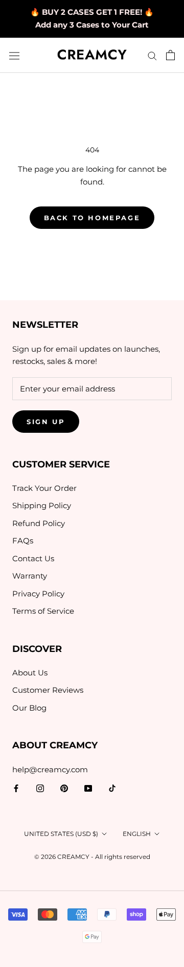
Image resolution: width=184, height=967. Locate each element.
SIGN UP (46, 421)
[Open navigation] (14, 55)
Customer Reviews (47, 690)
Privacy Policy (38, 593)
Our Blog (29, 708)
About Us (30, 672)
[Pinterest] (64, 787)
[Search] (152, 55)
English (137, 834)
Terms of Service (43, 611)
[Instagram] (40, 787)
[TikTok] (112, 787)
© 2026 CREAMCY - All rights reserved (92, 856)
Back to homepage (92, 218)
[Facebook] (16, 787)
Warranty (29, 576)
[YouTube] (88, 787)
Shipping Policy (41, 505)
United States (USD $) (61, 834)
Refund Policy (38, 523)
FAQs (22, 540)
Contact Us (33, 558)
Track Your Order (44, 488)
